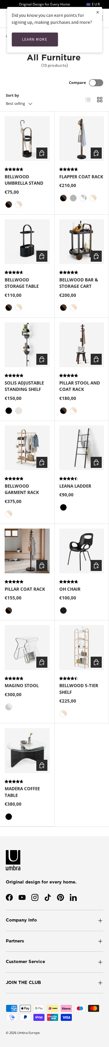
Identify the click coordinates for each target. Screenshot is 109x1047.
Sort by (12, 95)
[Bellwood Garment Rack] (27, 447)
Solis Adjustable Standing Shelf (24, 386)
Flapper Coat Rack (81, 176)
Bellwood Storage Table (22, 283)
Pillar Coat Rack (25, 589)
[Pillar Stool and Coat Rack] (81, 344)
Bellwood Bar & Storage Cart (78, 283)
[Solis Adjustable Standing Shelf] (27, 344)
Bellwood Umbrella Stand (24, 180)
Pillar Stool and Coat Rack (79, 386)
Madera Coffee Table (22, 792)
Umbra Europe (28, 1032)
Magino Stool (22, 685)
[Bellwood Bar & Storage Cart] (81, 241)
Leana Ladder (75, 486)
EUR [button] (95, 4)
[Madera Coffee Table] (27, 750)
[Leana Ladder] (81, 447)
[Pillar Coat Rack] (27, 551)
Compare (77, 82)
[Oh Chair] (81, 551)
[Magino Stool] (27, 647)
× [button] (97, 12)
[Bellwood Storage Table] (27, 241)
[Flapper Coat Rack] (81, 138)
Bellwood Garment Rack (22, 489)
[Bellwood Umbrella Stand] (27, 138)
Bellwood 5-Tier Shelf (78, 689)
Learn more (34, 39)
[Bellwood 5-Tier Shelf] (81, 647)
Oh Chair (70, 589)
